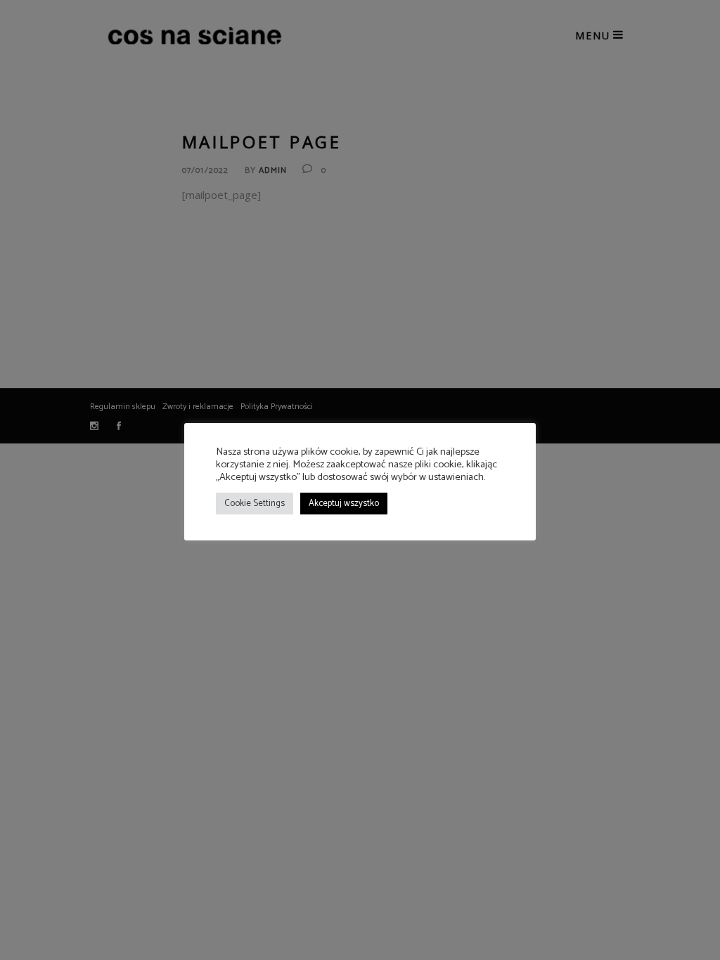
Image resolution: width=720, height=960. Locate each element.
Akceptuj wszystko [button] (344, 503)
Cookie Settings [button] (254, 503)
